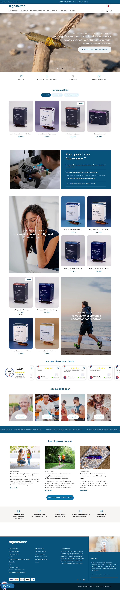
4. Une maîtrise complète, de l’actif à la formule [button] (81, 182)
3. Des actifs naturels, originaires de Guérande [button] (81, 177)
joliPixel (109, 586)
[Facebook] (77, 579)
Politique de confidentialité (16, 569)
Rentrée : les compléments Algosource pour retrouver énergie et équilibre (24, 473)
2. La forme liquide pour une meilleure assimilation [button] (82, 172)
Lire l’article (13, 486)
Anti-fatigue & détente (41, 559)
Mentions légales (14, 567)
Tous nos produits (14, 551)
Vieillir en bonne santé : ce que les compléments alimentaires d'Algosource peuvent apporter (58, 474)
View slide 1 (57, 68)
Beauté (37, 562)
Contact (11, 556)
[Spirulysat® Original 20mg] (73, 249)
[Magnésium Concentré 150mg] (99, 209)
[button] (13, 11)
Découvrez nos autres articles (60, 496)
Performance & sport (41, 556)
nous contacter (101, 515)
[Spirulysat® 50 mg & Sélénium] (21, 116)
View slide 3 (62, 68)
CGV (10, 564)
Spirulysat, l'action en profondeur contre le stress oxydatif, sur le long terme (93, 474)
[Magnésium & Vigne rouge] (47, 116)
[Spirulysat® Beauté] (99, 116)
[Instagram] (80, 579)
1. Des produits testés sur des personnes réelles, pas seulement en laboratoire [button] (86, 165)
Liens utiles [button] (13, 549)
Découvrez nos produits (98, 50)
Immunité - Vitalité (40, 551)
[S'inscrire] (117, 574)
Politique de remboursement (17, 572)
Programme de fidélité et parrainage (19, 559)
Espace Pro (12, 562)
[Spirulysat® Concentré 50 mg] (99, 249)
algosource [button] (65, 549)
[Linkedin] (83, 579)
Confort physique (40, 554)
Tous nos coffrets (14, 554)
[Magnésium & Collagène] (47, 331)
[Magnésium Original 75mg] (73, 209)
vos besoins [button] (39, 549)
